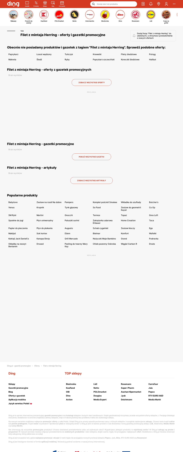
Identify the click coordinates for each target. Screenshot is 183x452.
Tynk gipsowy (71, 207)
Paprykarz (13, 54)
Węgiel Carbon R (129, 244)
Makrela (12, 59)
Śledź (39, 59)
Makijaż (12, 233)
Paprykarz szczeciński (104, 59)
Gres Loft (153, 215)
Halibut (152, 59)
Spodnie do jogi (15, 220)
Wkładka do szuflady (131, 202)
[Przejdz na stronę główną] (13, 4)
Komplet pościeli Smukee (105, 202)
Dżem (67, 233)
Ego (151, 228)
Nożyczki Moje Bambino (104, 238)
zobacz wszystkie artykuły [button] (91, 180)
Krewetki (97, 54)
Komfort (125, 233)
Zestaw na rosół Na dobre (49, 202)
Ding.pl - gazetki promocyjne (19, 366)
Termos (96, 215)
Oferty (37, 366)
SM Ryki (12, 215)
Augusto (69, 228)
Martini (40, 215)
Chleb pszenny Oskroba (104, 244)
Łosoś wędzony (44, 54)
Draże (152, 244)
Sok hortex (42, 233)
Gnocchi (69, 215)
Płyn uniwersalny (45, 220)
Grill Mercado (71, 238)
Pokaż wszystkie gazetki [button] (91, 157)
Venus (11, 207)
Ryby (67, 59)
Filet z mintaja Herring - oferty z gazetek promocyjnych (49, 69)
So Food (97, 207)
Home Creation (128, 220)
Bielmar (96, 233)
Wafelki (152, 233)
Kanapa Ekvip (43, 238)
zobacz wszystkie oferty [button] (92, 82)
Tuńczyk (69, 54)
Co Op (152, 207)
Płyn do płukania (45, 228)
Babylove (13, 202)
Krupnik (40, 207)
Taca (151, 220)
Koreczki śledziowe (130, 59)
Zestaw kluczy (128, 228)
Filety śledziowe (129, 54)
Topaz (124, 215)
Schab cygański (100, 228)
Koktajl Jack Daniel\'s (18, 238)
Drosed (40, 244)
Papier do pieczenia (18, 228)
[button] (143, 4)
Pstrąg (152, 54)
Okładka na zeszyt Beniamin (17, 245)
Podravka (153, 238)
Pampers (69, 202)
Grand (124, 238)
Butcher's (153, 202)
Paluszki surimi (72, 220)
